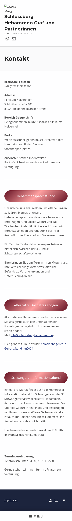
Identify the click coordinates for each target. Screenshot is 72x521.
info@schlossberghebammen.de (32, 335)
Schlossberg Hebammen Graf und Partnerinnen (29, 23)
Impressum (10, 500)
